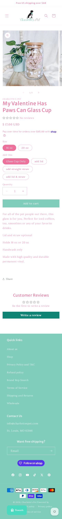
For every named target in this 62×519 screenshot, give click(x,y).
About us (12, 349)
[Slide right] (38, 92)
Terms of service (32, 512)
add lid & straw (15, 176)
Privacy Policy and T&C (21, 364)
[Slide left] (23, 92)
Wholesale (13, 403)
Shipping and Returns (20, 395)
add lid (39, 161)
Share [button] (9, 279)
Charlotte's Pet (29, 502)
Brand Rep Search (18, 380)
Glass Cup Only (16, 161)
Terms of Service (17, 387)
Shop (10, 356)
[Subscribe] (51, 451)
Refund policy (15, 372)
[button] (7, 16)
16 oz (9, 147)
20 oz (25, 147)
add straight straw (17, 169)
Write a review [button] (30, 315)
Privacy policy (45, 506)
